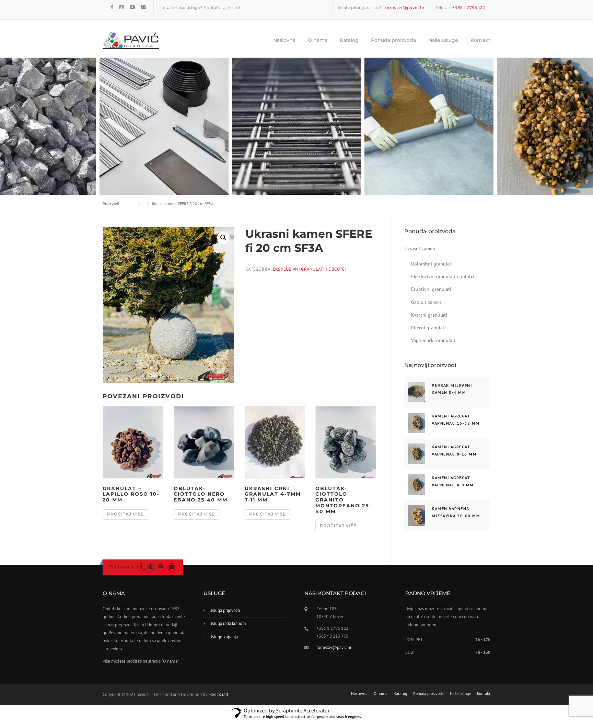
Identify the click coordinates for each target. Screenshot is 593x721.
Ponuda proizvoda (393, 40)
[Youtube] (132, 7)
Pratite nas (121, 566)
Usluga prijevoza (224, 610)
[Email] (143, 7)
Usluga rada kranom (227, 623)
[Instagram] (121, 7)
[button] (223, 238)
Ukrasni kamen (419, 249)
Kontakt (480, 40)
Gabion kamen (426, 302)
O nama (317, 40)
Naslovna (284, 40)
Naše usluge (443, 40)
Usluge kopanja (223, 637)
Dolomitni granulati (432, 264)
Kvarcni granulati (429, 315)
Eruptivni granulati (431, 289)
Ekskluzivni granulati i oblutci (309, 269)
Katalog (349, 40)
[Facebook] (112, 7)
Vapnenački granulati (433, 340)
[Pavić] (131, 40)
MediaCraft (218, 694)
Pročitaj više (125, 514)
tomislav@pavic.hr (333, 647)
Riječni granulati (428, 327)
